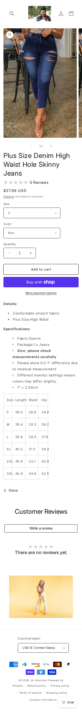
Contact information (43, 699)
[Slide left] (31, 146)
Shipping (8, 196)
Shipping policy (56, 692)
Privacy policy (60, 685)
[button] (12, 14)
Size (6, 204)
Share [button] (13, 490)
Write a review (41, 528)
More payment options (41, 293)
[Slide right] (51, 146)
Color (7, 224)
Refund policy (36, 685)
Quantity (9, 244)
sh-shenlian (39, 680)
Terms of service (30, 692)
